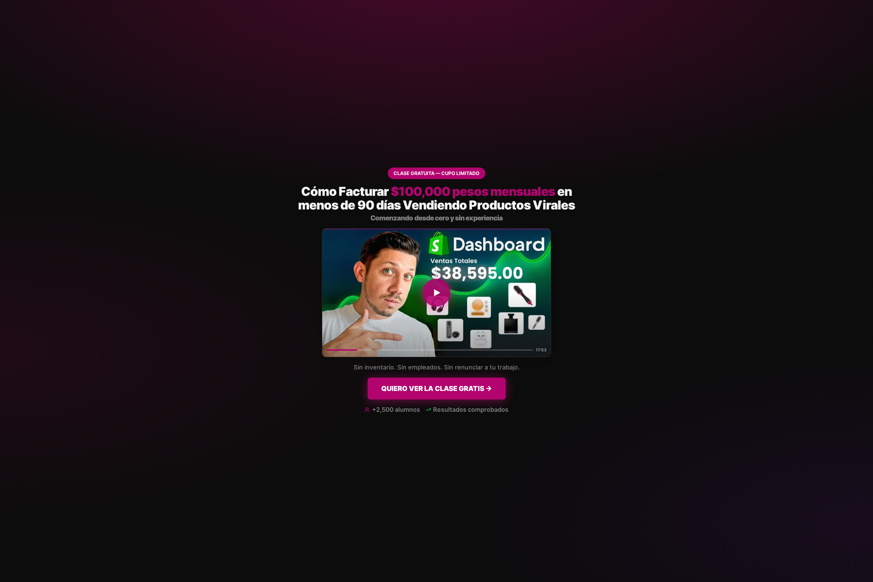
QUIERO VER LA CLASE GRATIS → (436, 388)
